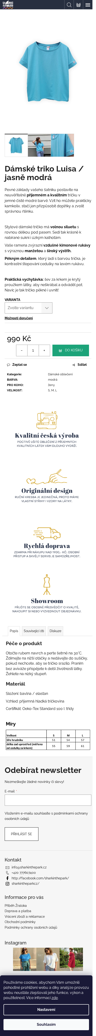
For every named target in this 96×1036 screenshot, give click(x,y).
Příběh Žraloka (16, 905)
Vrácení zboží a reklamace (25, 916)
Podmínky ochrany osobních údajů (31, 927)
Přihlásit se (21, 834)
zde (54, 998)
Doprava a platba (18, 911)
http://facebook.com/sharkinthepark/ (40, 878)
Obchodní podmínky (20, 922)
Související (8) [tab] (34, 631)
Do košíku (74, 350)
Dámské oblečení (60, 374)
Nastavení (46, 1009)
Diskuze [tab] (55, 631)
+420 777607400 (24, 872)
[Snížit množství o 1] (21, 350)
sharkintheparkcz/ (25, 883)
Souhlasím (46, 1024)
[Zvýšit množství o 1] (44, 350)
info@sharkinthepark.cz (29, 867)
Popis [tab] (14, 631)
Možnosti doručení (19, 318)
